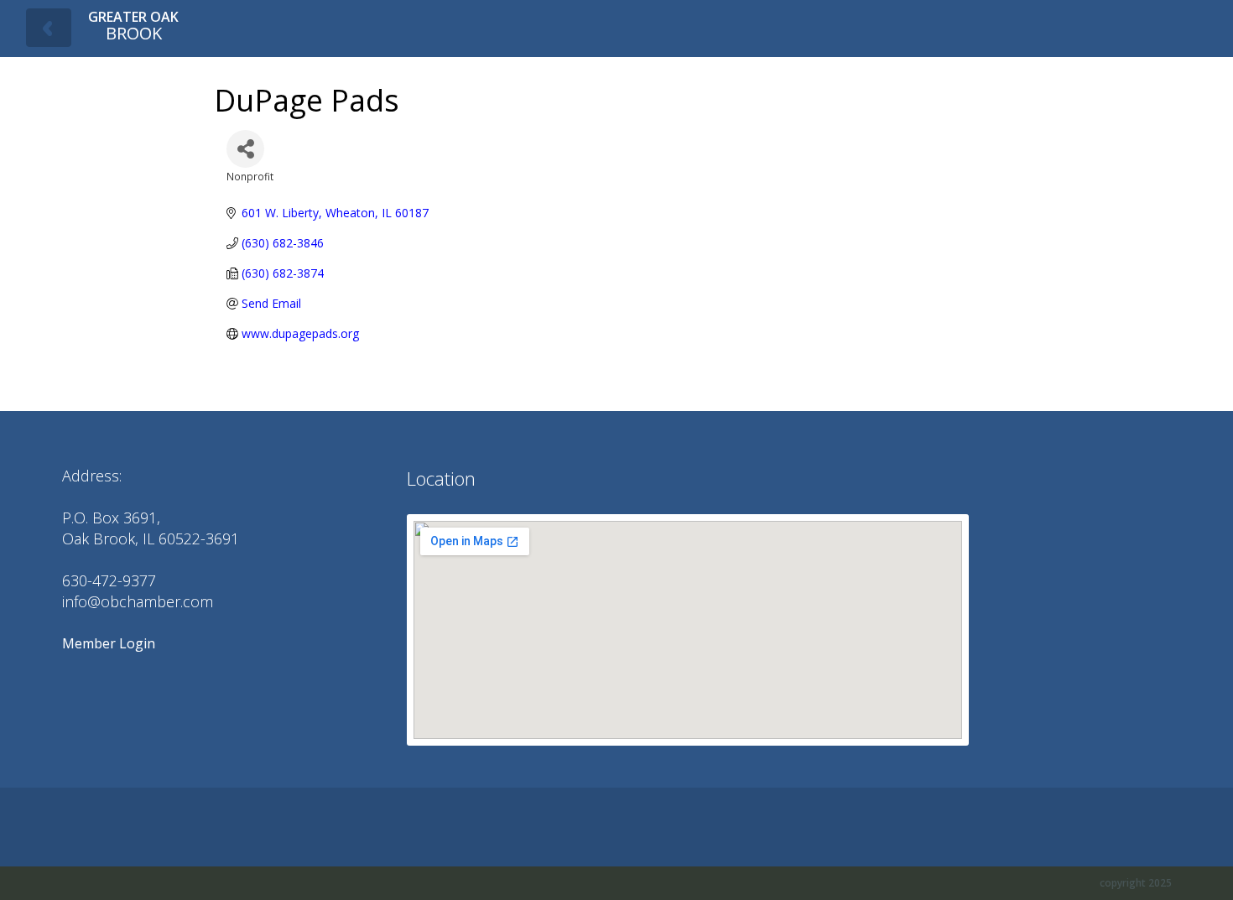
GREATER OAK (133, 26)
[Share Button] (245, 149)
